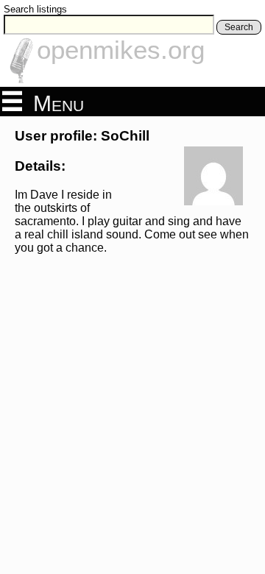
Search (239, 27)
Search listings (35, 9)
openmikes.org (121, 49)
